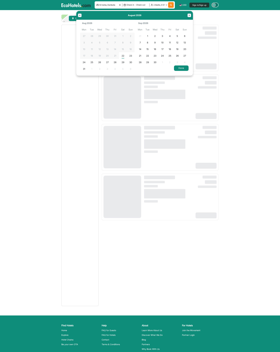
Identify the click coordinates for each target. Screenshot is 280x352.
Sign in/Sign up (199, 5)
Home (64, 330)
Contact (105, 339)
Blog (144, 339)
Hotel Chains (67, 339)
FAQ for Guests (109, 330)
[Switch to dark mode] (215, 5)
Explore (64, 335)
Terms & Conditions (111, 344)
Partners (146, 344)
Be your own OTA (69, 344)
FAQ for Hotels (109, 335)
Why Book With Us (151, 349)
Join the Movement (191, 330)
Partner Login (188, 335)
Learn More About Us (152, 330)
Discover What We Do (152, 335)
